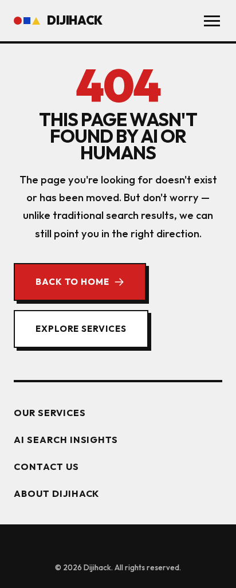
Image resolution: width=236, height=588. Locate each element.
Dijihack (75, 20)
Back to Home (72, 281)
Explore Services (81, 328)
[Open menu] (212, 21)
